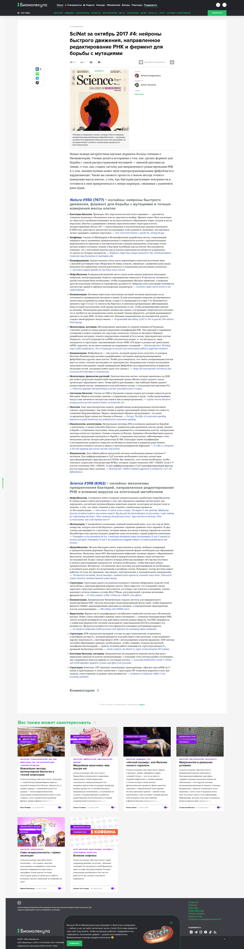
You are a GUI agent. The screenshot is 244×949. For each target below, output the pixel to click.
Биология (58, 13)
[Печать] (172, 62)
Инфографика (95, 849)
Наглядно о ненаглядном (178, 13)
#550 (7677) (87, 200)
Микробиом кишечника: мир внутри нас (91, 767)
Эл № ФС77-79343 (50, 946)
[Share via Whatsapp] (37, 73)
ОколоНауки (133, 13)
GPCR (75, 849)
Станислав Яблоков (187, 807)
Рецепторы (92, 852)
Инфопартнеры (196, 910)
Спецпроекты (74, 5)
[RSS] (215, 932)
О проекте (193, 902)
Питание (77, 762)
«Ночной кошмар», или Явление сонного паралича (146, 764)
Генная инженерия (39, 759)
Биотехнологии (110, 13)
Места (122, 13)
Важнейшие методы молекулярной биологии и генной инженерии (37, 771)
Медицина (69, 13)
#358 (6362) (88, 483)
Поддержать (74, 943)
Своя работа (211, 759)
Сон (148, 759)
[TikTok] (210, 932)
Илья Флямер (25, 807)
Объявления (113, 5)
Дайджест (99, 71)
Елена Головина (79, 807)
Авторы (126, 5)
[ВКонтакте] (191, 932)
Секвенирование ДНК (30, 765)
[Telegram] (196, 932)
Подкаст (89, 5)
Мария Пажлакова (27, 888)
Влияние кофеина (84, 855)
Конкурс (100, 5)
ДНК (50, 759)
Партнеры (137, 5)
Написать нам (195, 916)
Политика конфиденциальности (204, 919)
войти (142, 704)
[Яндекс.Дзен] (205, 932)
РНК (33, 762)
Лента (60, 5)
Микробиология (104, 759)
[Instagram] (200, 932)
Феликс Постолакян (81, 888)
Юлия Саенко (131, 807)
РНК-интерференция (45, 762)
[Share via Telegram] (37, 78)
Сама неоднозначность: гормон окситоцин (40, 854)
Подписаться (217, 13)
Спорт (162, 13)
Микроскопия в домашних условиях (196, 764)
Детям (143, 13)
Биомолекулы (82, 13)
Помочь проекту (196, 913)
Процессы (96, 13)
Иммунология (89, 759)
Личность (152, 13)
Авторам (192, 905)
